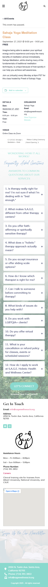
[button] (3, 6)
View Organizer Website (30, 118)
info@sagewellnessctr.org (22, 409)
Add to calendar (16, 90)
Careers (7, 473)
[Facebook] (5, 426)
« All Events (8, 18)
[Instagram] (10, 426)
